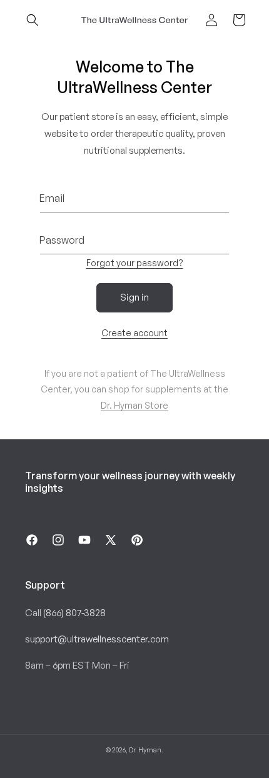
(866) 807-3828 (74, 613)
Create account (134, 332)
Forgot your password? (134, 262)
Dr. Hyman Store (134, 405)
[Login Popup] (211, 20)
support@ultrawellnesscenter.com (97, 639)
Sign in (134, 297)
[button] (32, 20)
